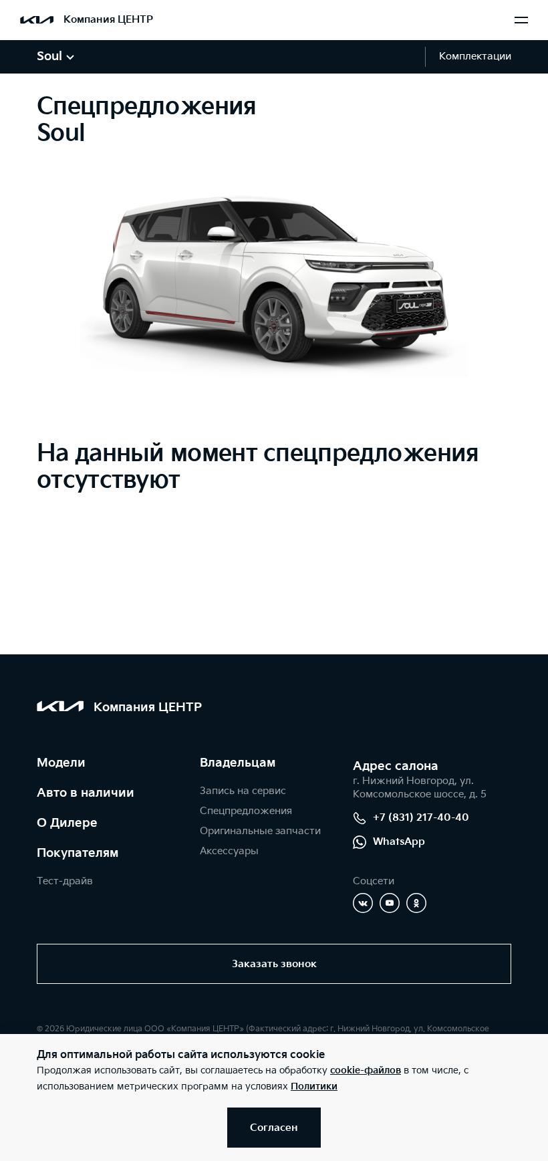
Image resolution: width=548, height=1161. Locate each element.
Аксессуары (229, 851)
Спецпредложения (246, 811)
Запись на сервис (243, 791)
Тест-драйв (65, 881)
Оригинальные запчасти (260, 831)
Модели (61, 763)
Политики (314, 1086)
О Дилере (67, 823)
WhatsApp (399, 841)
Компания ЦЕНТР (108, 19)
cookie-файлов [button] (365, 1070)
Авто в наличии (85, 793)
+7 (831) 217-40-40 (421, 817)
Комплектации (475, 56)
